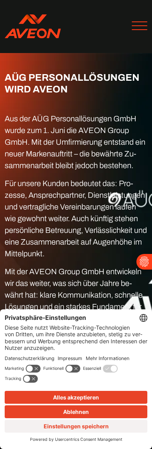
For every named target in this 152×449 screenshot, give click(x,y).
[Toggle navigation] (136, 27)
